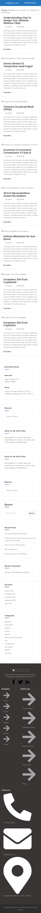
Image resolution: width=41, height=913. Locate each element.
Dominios (8, 628)
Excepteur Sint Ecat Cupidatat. (15, 324)
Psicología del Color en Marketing (16, 554)
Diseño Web (9, 625)
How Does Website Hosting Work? (16, 534)
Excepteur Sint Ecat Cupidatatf (15, 281)
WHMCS (7, 650)
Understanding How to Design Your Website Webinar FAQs (17, 20)
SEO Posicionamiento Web (13, 637)
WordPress (8, 653)
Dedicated (8, 622)
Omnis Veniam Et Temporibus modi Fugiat (18, 65)
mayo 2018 (8, 603)
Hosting (7, 631)
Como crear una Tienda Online (15, 545)
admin (10, 27)
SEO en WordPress (11, 549)
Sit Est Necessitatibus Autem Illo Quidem (16, 194)
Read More (7, 49)
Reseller (7, 634)
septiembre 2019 (10, 600)
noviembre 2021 (10, 594)
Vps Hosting (9, 647)
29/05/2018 (20, 70)
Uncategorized (9, 644)
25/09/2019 (20, 27)
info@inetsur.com (12, 3)
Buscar (9, 504)
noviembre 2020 (10, 597)
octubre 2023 (9, 591)
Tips (6, 640)
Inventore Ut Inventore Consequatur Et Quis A (17, 151)
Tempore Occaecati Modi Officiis (18, 108)
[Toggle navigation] (37, 10)
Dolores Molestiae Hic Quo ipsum (19, 238)
